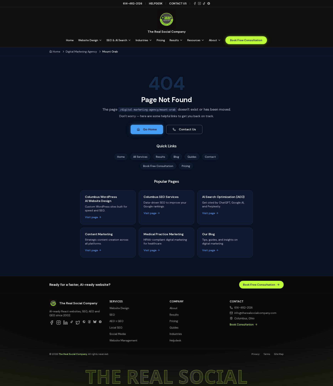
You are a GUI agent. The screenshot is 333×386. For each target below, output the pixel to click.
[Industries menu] (150, 40)
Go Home (150, 129)
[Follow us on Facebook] (51, 322)
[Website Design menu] (100, 40)
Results (174, 40)
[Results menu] (181, 40)
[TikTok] (204, 3)
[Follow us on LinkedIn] (65, 322)
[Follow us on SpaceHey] (84, 322)
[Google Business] (208, 3)
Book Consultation (242, 324)
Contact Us (187, 129)
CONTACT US (178, 3)
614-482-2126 (132, 3)
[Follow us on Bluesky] (94, 322)
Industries (142, 40)
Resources (193, 40)
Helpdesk (175, 340)
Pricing (161, 40)
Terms (266, 354)
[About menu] (219, 40)
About (213, 40)
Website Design (88, 40)
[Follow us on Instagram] (58, 322)
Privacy (255, 354)
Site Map (279, 354)
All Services (140, 156)
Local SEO (115, 327)
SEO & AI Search (117, 40)
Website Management (123, 340)
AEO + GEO (116, 321)
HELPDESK (155, 3)
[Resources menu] (202, 40)
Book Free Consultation (246, 40)
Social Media (117, 334)
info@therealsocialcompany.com (255, 313)
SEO (112, 314)
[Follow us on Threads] (89, 322)
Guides (192, 156)
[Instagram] (199, 3)
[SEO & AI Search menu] (129, 40)
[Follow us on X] (78, 322)
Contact (210, 156)
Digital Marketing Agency (81, 51)
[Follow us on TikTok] (71, 322)
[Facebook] (194, 3)
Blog (176, 156)
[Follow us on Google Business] (100, 322)
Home (70, 40)
